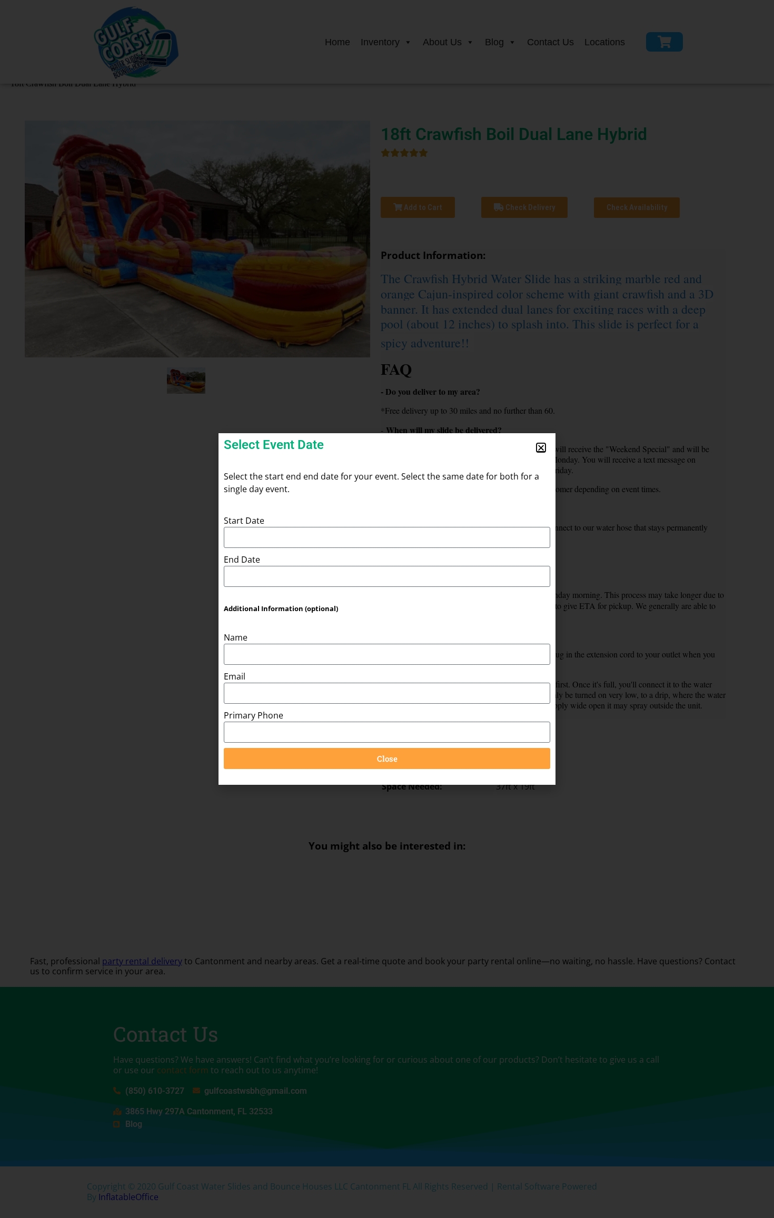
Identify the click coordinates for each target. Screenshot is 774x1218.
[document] (387, 609)
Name (235, 637)
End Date (242, 559)
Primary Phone (253, 715)
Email (234, 676)
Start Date (244, 520)
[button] (541, 448)
